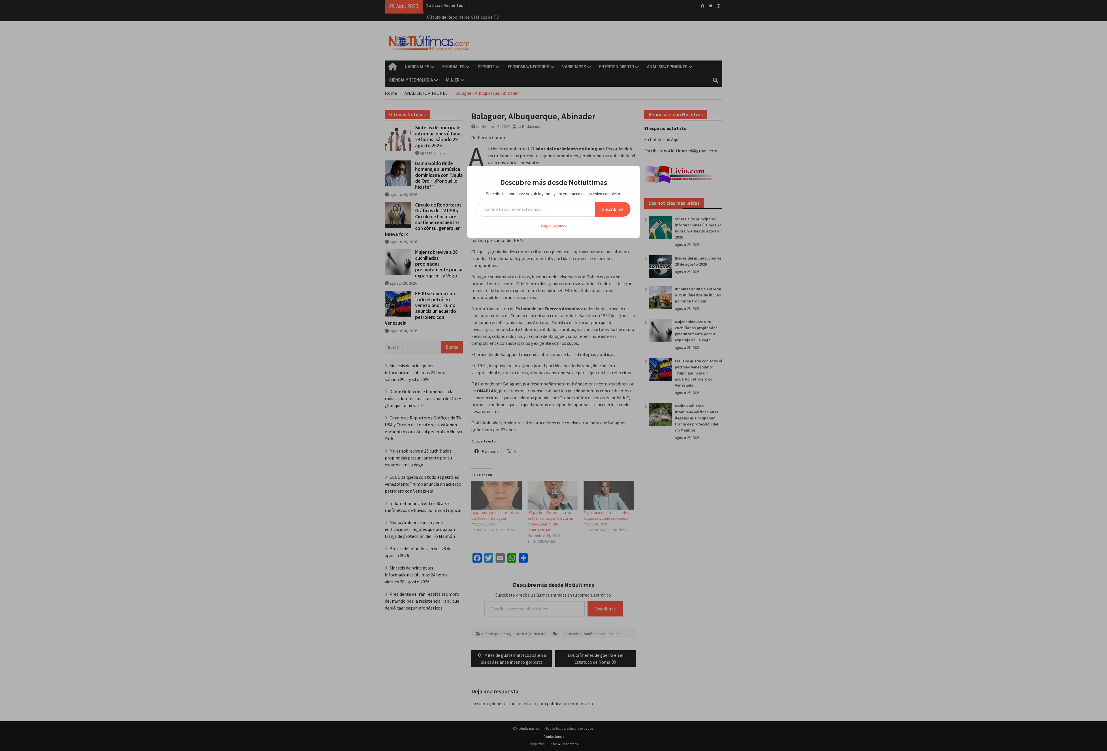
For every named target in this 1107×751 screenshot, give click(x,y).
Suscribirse (613, 209)
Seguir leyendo (554, 225)
